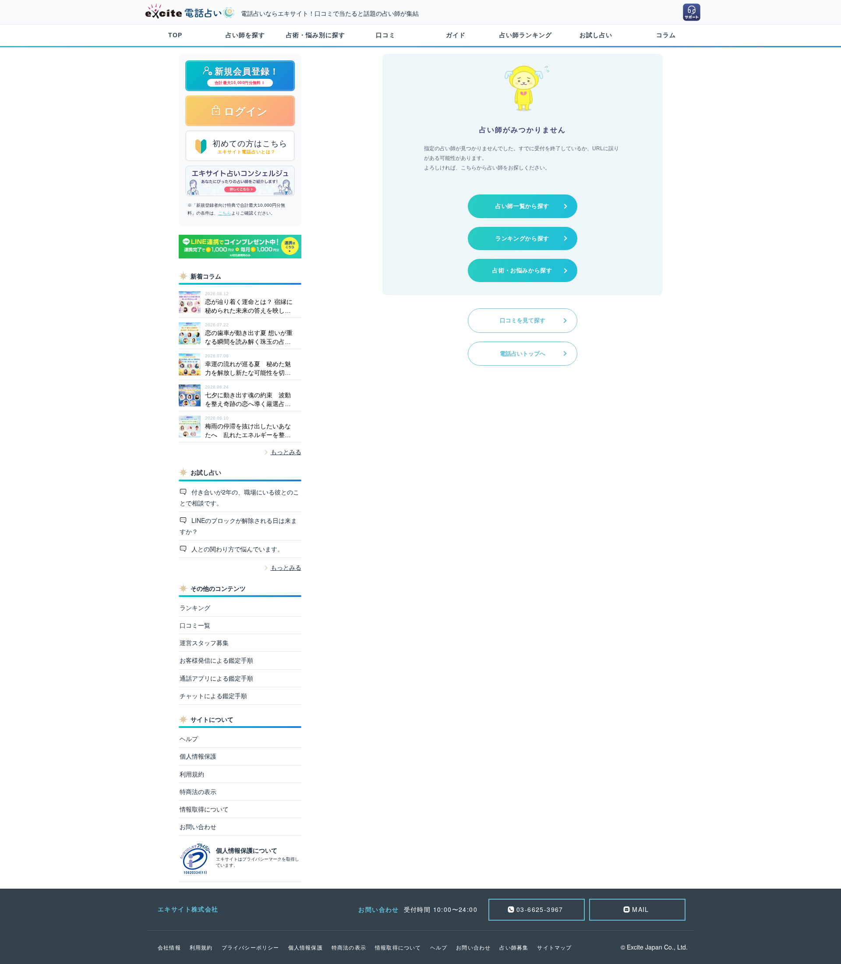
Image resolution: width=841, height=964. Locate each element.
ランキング (195, 607)
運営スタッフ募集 (204, 642)
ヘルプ (189, 738)
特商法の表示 (198, 791)
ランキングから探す (522, 238)
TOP (175, 35)
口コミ (386, 35)
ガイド (456, 35)
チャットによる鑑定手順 (213, 695)
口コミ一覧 (195, 625)
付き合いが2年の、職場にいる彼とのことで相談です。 (240, 497)
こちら (224, 213)
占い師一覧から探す (522, 206)
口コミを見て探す (522, 320)
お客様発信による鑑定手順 (216, 660)
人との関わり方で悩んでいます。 (236, 548)
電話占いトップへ (522, 353)
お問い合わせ (198, 826)
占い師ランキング (525, 35)
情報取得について (204, 809)
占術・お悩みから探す (522, 270)
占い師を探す (245, 35)
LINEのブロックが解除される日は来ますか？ (238, 526)
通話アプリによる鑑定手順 (216, 678)
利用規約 (192, 774)
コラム (666, 35)
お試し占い (596, 35)
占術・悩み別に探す (315, 35)
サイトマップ (554, 947)
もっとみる (286, 452)
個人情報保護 (198, 756)
